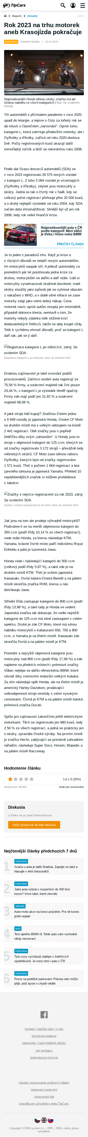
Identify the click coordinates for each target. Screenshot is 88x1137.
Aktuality (32, 16)
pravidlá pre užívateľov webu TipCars (44, 1103)
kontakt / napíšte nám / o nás (44, 1029)
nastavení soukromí (44, 1089)
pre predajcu (44, 1050)
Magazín (17, 16)
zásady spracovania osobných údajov (44, 1082)
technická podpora (44, 1036)
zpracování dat (44, 1096)
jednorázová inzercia (44, 1057)
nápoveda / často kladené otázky (44, 1043)
